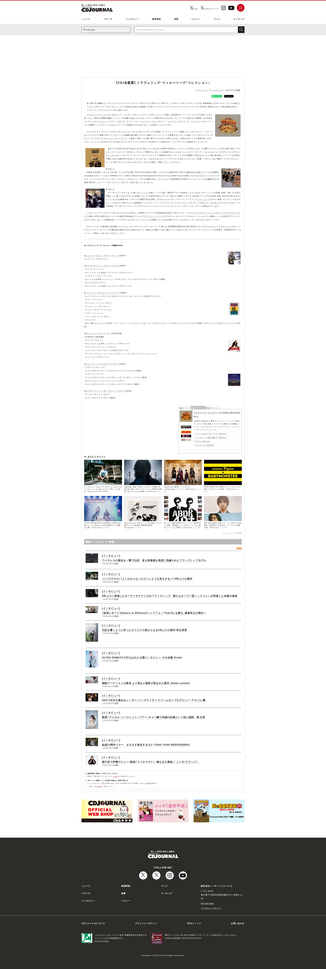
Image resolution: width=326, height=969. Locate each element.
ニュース (86, 18)
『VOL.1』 (111, 169)
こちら (115, 776)
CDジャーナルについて (93, 923)
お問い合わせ (237, 923)
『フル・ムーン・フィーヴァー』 (115, 138)
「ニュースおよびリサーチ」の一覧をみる (210, 433)
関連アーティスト (198, 408)
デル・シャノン (143, 192)
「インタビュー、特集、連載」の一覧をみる (211, 437)
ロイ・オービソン (100, 121)
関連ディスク (185, 408)
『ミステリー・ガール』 (130, 131)
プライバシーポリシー (146, 923)
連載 (176, 18)
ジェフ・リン (173, 121)
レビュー (196, 18)
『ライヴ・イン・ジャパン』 (153, 216)
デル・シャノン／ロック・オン (97, 333)
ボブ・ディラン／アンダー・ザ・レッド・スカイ (104, 391)
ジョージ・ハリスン (149, 121)
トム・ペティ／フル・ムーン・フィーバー (102, 292)
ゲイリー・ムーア (203, 199)
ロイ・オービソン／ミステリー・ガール (101, 265)
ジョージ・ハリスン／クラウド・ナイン (101, 255)
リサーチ (108, 18)
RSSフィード (194, 923)
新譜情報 (156, 18)
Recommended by (229, 533)
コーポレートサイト (211, 908)
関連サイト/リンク (214, 408)
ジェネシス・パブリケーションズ (220, 226)
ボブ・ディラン (124, 121)
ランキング (238, 18)
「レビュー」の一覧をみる (204, 445)
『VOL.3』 (111, 189)
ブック (217, 18)
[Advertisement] (163, 58)
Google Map (207, 903)
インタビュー (132, 18)
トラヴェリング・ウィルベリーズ (209, 90)
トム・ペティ (196, 121)
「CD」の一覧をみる (202, 441)
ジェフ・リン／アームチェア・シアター (101, 364)
